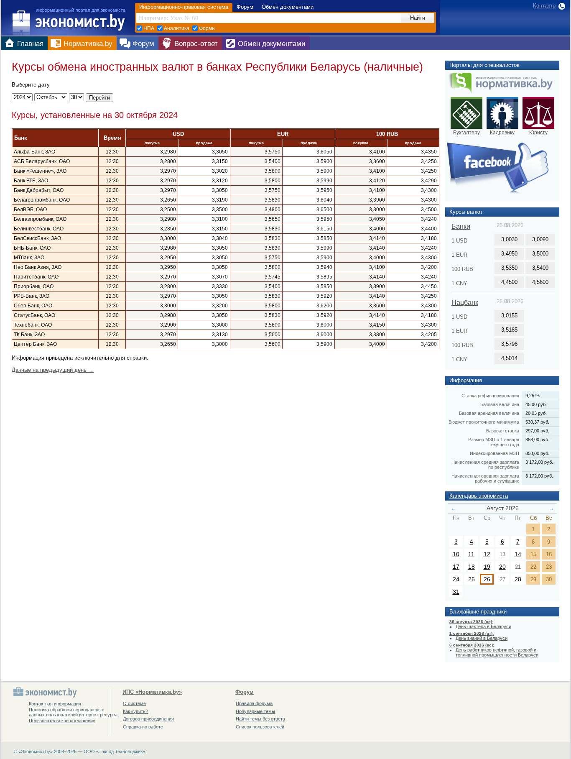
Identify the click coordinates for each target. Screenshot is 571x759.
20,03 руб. (536, 413)
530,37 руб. (537, 421)
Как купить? (135, 711)
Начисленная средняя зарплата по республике (485, 465)
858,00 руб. (537, 439)
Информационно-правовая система (183, 7)
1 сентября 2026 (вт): (471, 633)
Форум (245, 7)
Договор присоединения (148, 718)
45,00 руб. (536, 404)
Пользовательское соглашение (62, 720)
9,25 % (532, 395)
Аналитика (176, 28)
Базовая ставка (502, 430)
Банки (460, 226)
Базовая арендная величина (489, 413)
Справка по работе (143, 726)
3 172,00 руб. (539, 462)
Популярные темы (255, 711)
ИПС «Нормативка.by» (152, 692)
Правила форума (254, 703)
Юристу (538, 132)
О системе (134, 703)
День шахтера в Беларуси (483, 626)
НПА (148, 28)
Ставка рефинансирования (490, 395)
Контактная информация (55, 703)
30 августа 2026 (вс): (471, 621)
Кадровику (502, 132)
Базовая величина (499, 404)
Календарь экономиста (478, 496)
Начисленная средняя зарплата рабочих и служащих (485, 478)
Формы (207, 28)
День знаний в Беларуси (481, 638)
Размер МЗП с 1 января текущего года (493, 442)
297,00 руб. (537, 430)
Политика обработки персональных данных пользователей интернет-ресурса (73, 712)
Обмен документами (288, 7)
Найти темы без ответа (260, 718)
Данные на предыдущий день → (53, 370)
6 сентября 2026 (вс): (471, 645)
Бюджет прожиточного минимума (484, 421)
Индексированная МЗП (494, 453)
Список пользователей (260, 726)
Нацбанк (464, 302)
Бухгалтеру (466, 132)
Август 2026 (503, 508)
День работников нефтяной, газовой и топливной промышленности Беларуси (497, 652)
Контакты (544, 6)
